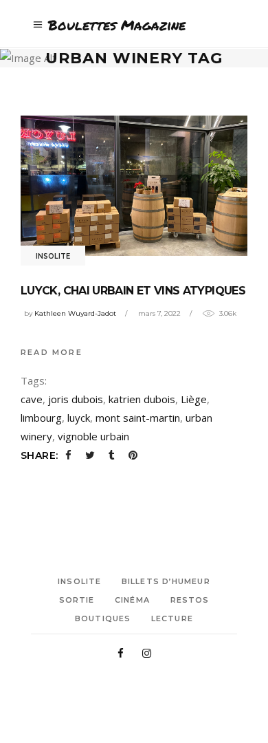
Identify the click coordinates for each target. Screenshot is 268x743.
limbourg (41, 417)
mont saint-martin (138, 417)
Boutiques (103, 618)
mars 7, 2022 (159, 313)
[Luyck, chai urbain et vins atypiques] (134, 185)
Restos (190, 600)
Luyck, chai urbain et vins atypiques (133, 290)
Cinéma (132, 600)
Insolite (53, 256)
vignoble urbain (93, 436)
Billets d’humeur (166, 581)
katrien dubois (142, 399)
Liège (194, 399)
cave (32, 399)
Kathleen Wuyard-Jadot (75, 313)
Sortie (77, 600)
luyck (78, 417)
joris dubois (75, 399)
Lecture (172, 618)
